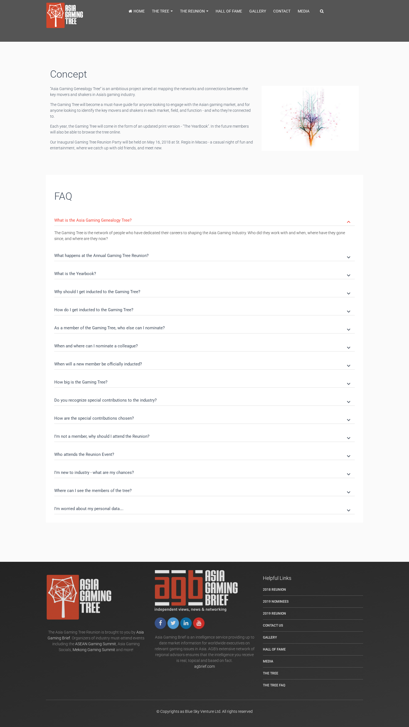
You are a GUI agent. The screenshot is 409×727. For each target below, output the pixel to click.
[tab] (204, 217)
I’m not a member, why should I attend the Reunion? (203, 437)
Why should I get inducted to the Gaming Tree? (203, 292)
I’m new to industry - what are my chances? (203, 473)
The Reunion (193, 11)
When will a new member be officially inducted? (203, 364)
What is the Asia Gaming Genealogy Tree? (203, 221)
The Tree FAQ (274, 685)
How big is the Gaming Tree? (203, 382)
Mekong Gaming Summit (94, 649)
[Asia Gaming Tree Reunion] (69, 15)
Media (303, 11)
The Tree (161, 11)
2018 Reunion (274, 590)
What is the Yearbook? (203, 274)
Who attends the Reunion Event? (203, 455)
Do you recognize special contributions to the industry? (203, 401)
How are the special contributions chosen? (203, 419)
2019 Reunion (274, 613)
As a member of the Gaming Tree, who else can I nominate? (203, 328)
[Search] (321, 11)
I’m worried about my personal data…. (203, 509)
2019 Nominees (276, 602)
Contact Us (273, 625)
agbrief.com (204, 666)
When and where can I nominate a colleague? (203, 346)
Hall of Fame (229, 11)
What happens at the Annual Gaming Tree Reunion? (203, 256)
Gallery (257, 11)
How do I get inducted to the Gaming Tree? (203, 310)
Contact (281, 11)
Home (139, 11)
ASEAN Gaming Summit (95, 644)
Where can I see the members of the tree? (203, 491)
